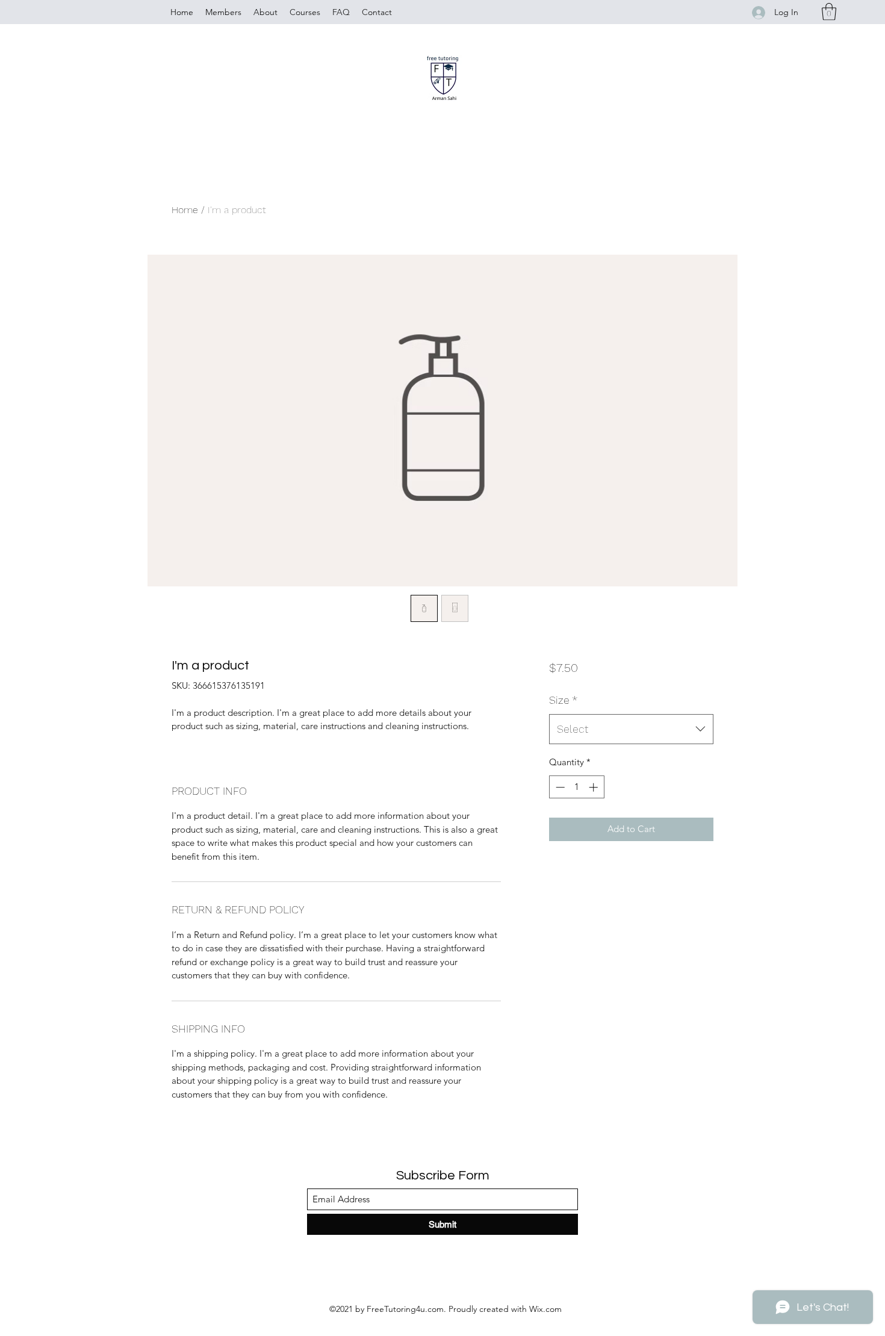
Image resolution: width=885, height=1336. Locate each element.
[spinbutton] (576, 787)
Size (563, 700)
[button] (829, 11)
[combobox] (631, 729)
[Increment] (594, 787)
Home (185, 210)
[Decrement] (559, 787)
